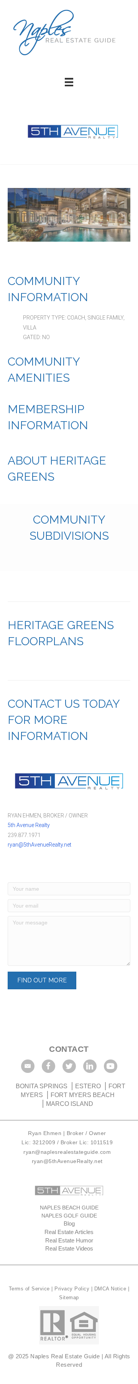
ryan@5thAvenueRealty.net (39, 845)
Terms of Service (30, 1289)
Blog (69, 1223)
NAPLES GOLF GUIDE (69, 1216)
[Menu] (69, 82)
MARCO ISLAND (69, 1104)
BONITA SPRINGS (42, 1086)
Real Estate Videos (69, 1248)
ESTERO (88, 1086)
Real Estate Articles (69, 1232)
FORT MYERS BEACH (83, 1095)
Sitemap (69, 1297)
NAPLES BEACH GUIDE (69, 1207)
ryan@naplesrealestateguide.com (67, 1152)
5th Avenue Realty (29, 825)
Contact (69, 1049)
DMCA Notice (110, 1289)
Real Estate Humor (69, 1240)
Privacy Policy (72, 1289)
